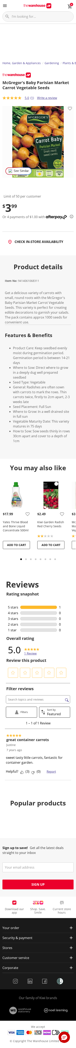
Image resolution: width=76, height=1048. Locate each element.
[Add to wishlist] (69, 109)
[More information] (70, 216)
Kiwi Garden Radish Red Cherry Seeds (50, 524)
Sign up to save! (15, 848)
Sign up (38, 884)
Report (51, 771)
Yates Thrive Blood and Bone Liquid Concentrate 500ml (16, 526)
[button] (13, 673)
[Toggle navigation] (4, 5)
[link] (32, 650)
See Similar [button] (21, 170)
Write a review (47, 98)
